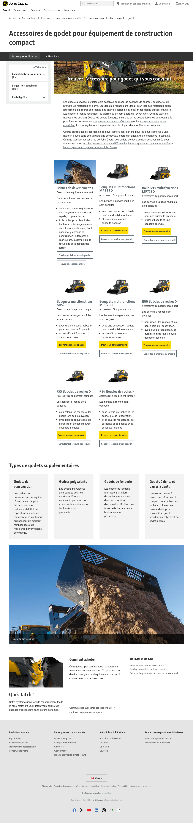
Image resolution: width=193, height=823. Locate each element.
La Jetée (104, 750)
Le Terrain (104, 746)
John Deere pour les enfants (159, 738)
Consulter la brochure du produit (116, 239)
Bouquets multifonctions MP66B (117, 189)
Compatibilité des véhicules (26, 75)
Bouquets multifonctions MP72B (160, 190)
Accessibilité (123, 786)
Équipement (20, 10)
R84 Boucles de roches (115, 391)
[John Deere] (16, 3)
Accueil (6, 10)
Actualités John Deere (110, 738)
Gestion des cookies (90, 786)
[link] (182, 3)
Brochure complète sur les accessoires (149, 668)
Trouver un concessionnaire (72, 263)
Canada (98, 778)
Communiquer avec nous (140, 786)
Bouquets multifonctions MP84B (117, 303)
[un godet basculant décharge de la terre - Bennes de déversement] (75, 172)
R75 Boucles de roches (72, 391)
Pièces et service (52, 10)
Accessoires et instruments (36, 18)
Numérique (70, 10)
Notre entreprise (62, 738)
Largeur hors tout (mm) (24, 87)
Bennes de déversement (74, 188)
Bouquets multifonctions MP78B (75, 303)
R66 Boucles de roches (158, 301)
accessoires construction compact (106, 18)
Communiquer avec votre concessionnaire (90, 707)
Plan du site (47, 786)
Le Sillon (104, 742)
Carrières (59, 746)
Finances (35, 10)
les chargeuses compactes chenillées (149, 143)
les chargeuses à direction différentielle (105, 143)
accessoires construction (69, 18)
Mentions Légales (108, 786)
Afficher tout (40, 67)
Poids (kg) (20, 97)
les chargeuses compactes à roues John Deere (90, 147)
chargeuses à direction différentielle (113, 121)
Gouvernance (61, 750)
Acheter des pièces (18, 742)
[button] (74, 810)
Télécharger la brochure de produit (75, 255)
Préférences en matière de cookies (96, 793)
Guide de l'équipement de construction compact (154, 673)
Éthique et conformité (65, 742)
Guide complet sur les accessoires (147, 664)
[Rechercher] (83, 3)
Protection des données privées (67, 786)
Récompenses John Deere (157, 742)
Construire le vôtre (18, 750)
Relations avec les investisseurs (70, 754)
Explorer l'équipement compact (85, 712)
